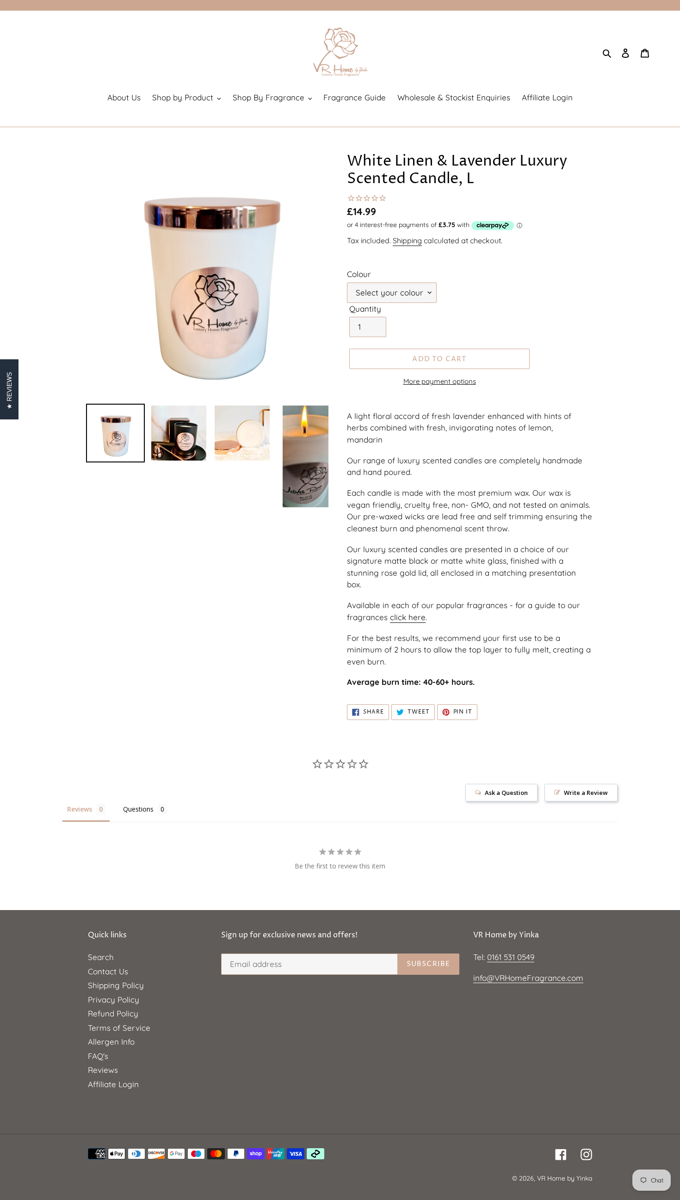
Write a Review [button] (586, 792)
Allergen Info (111, 1041)
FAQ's (98, 1056)
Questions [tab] (138, 809)
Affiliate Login (113, 1084)
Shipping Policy (116, 985)
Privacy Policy (113, 999)
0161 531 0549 (510, 957)
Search (101, 957)
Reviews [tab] (79, 809)
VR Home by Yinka (564, 1178)
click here (408, 617)
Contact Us (108, 971)
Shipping (407, 240)
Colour (359, 274)
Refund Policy (113, 1013)
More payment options (439, 381)
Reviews (103, 1070)
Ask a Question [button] (506, 792)
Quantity (365, 309)
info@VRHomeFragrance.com (528, 978)
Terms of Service (119, 1028)
